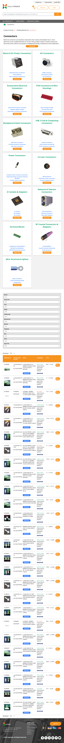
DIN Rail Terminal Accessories (17, 250)
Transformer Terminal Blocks (17, 246)
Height (5, 309)
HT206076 (6, 567)
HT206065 (6, 688)
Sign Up (55, 724)
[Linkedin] (52, 738)
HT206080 (6, 513)
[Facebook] (42, 738)
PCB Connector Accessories (47, 111)
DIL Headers (17, 213)
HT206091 (6, 405)
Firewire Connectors (47, 142)
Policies (29, 729)
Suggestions (30, 730)
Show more (17, 79)
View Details (57, 365)
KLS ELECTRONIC (17, 368)
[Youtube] (60, 738)
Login (54, 7)
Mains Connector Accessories (17, 76)
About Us (29, 734)
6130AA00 (16, 391)
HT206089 (6, 418)
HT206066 (6, 675)
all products (8, 21)
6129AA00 (16, 621)
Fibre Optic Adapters (47, 215)
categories (20, 21)
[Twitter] (46, 738)
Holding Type (7, 314)
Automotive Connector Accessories (17, 111)
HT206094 (6, 378)
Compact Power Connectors (17, 180)
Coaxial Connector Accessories (47, 248)
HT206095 (6, 364)
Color (5, 304)
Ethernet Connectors (47, 213)
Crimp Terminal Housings (17, 280)
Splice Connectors (17, 278)
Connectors (10, 24)
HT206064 (6, 702)
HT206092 (6, 391)
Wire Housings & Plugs (47, 107)
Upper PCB (6, 343)
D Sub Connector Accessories (47, 146)
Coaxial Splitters (47, 246)
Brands (5, 294)
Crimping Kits (17, 282)
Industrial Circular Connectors (47, 178)
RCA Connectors (47, 76)
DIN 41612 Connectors (17, 146)
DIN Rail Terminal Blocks (17, 248)
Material (6, 324)
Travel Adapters (17, 74)
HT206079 (6, 526)
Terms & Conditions (32, 727)
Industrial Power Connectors (17, 72)
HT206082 (6, 486)
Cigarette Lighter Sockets (17, 109)
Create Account (31, 724)
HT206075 (6, 580)
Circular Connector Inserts (47, 180)
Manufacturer (7, 319)
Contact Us (38, 2)
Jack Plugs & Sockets (47, 74)
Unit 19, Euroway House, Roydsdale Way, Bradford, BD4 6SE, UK (12, 728)
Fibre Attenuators (47, 211)
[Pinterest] (56, 738)
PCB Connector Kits (47, 109)
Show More (32, 46)
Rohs (5, 334)
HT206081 (6, 500)
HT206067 (6, 661)
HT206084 (6, 459)
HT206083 (6, 472)
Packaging (6, 329)
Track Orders (48, 2)
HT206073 (6, 607)
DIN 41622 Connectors (17, 142)
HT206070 (6, 648)
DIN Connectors (47, 176)
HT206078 (6, 540)
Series (5, 338)
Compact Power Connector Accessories (17, 175)
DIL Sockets (17, 215)
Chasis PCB (6, 299)
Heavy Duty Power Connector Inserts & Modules (17, 177)
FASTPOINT (16, 394)
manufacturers (33, 21)
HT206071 (6, 634)
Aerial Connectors (47, 250)
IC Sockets (17, 211)
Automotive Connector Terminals (17, 107)
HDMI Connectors (47, 72)
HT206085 (6, 445)
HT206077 (6, 553)
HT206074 (6, 594)
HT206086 (6, 432)
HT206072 (6, 621)
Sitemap (29, 732)
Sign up (42, 7)
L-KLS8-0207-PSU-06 (16, 540)
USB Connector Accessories (47, 144)
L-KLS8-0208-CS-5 (17, 405)
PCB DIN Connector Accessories (17, 144)
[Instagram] (49, 738)
